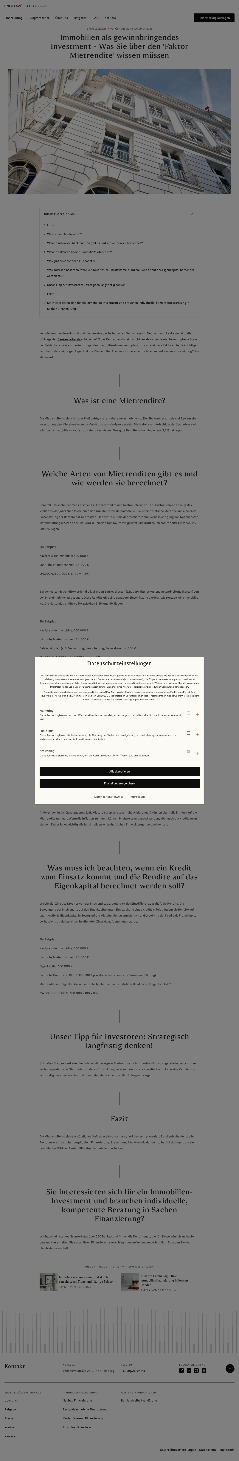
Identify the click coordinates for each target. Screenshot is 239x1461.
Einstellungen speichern (119, 783)
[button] (120, 714)
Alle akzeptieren (119, 771)
